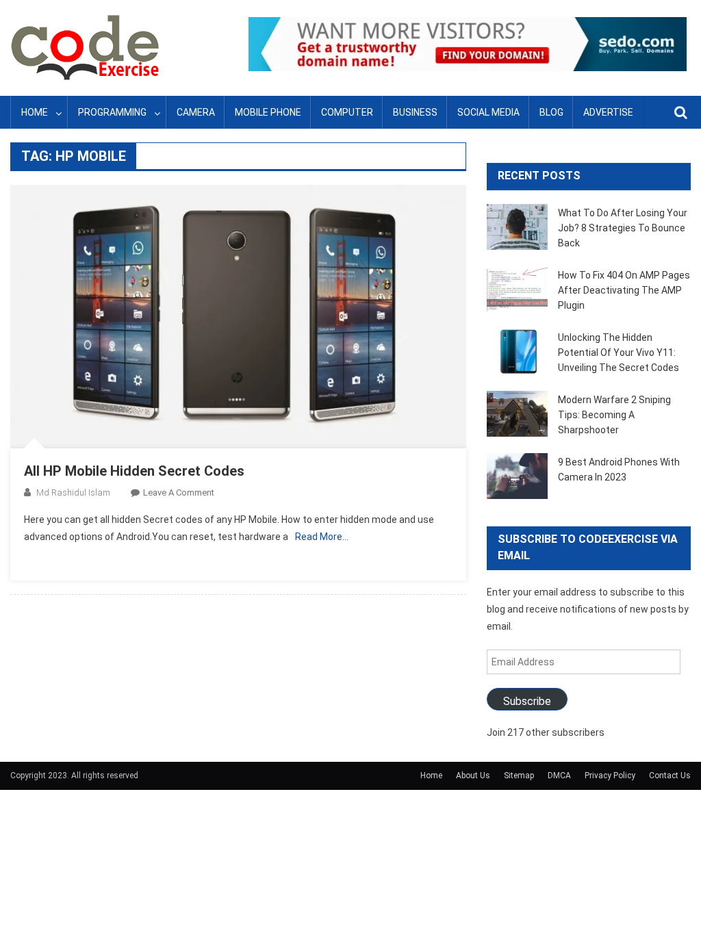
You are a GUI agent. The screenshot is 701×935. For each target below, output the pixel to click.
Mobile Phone (268, 112)
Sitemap (519, 775)
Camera (196, 112)
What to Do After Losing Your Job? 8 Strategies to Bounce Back (622, 227)
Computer (347, 112)
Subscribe (527, 701)
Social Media (488, 112)
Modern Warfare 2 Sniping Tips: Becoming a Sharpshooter (614, 414)
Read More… (321, 536)
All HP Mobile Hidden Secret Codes (134, 471)
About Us (473, 775)
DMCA (559, 775)
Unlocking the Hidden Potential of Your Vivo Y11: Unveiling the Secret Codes (618, 352)
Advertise (608, 112)
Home (34, 112)
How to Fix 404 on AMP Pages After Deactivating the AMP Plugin (624, 290)
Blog (551, 112)
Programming (112, 112)
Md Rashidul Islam (73, 492)
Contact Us (670, 775)
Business (415, 112)
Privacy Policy (610, 775)
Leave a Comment (178, 492)
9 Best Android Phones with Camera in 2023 (619, 470)
